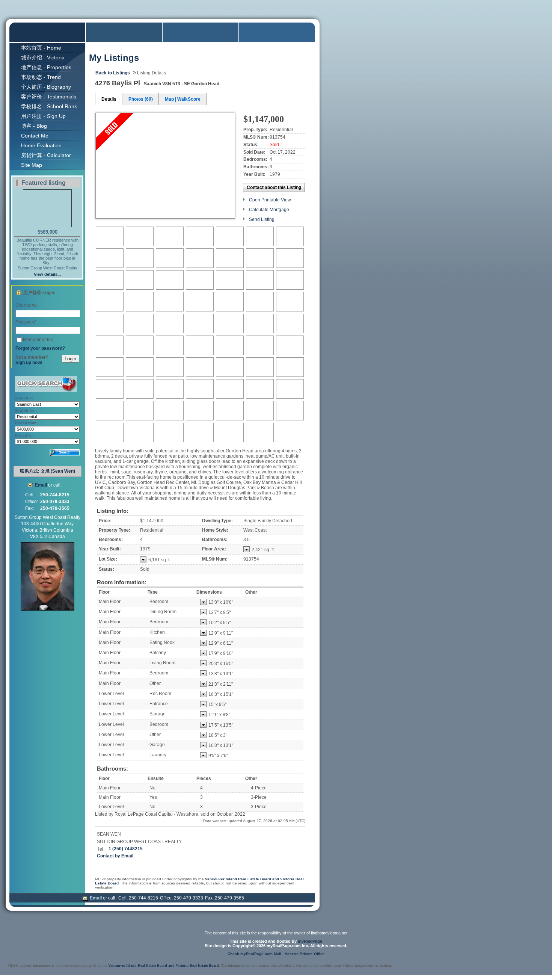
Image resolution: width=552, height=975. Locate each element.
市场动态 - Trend (41, 77)
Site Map (31, 165)
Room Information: (121, 582)
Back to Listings (112, 73)
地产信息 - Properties (46, 67)
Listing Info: (112, 511)
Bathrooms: (112, 768)
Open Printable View (270, 200)
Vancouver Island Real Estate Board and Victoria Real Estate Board (163, 965)
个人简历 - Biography (46, 87)
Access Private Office (305, 954)
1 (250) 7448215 (126, 848)
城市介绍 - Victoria (43, 57)
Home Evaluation (41, 145)
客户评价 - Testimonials (48, 97)
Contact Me (34, 136)
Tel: (101, 849)
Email (41, 485)
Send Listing (261, 219)
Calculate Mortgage (269, 209)
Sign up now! (28, 362)
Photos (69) (140, 99)
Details (108, 99)
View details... (47, 274)
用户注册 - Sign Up (43, 116)
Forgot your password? (40, 348)
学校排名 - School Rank (49, 106)
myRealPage (310, 941)
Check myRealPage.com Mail (254, 954)
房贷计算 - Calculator (46, 155)
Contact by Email (115, 856)
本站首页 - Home (41, 48)
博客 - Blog (34, 126)
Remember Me (38, 339)
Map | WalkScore (183, 99)
